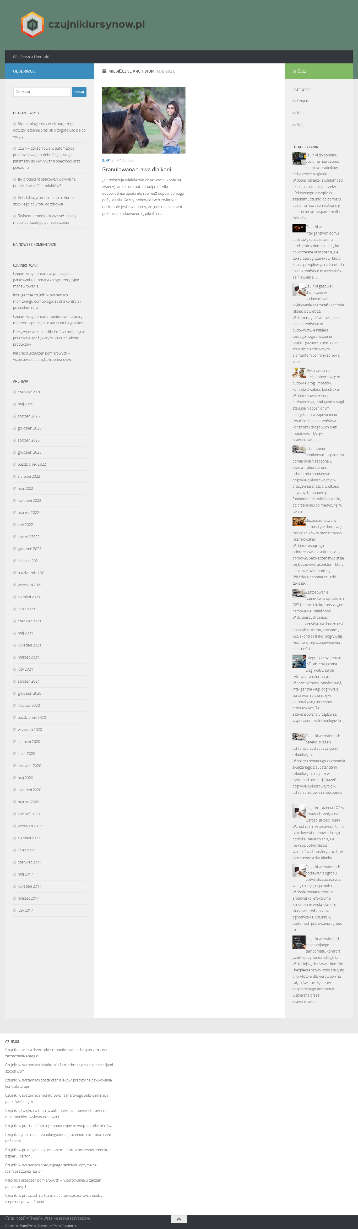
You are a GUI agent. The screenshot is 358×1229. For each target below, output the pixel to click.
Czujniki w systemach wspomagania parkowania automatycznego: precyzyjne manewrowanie (46, 280)
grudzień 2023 (29, 452)
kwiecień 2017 (29, 886)
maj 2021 (25, 633)
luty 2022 (25, 524)
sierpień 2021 (29, 597)
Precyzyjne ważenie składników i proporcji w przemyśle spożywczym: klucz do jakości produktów (49, 338)
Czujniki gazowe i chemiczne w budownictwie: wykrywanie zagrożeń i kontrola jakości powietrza (318, 299)
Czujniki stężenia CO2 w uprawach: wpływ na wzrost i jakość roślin (325, 814)
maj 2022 (25, 488)
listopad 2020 (29, 705)
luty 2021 (25, 669)
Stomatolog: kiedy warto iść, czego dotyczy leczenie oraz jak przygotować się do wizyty (49, 130)
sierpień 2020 (29, 741)
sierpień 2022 (29, 476)
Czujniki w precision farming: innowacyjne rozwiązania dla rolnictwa (59, 1125)
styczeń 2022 (29, 536)
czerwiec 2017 (29, 862)
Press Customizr (64, 1226)
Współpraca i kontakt (31, 56)
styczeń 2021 (29, 681)
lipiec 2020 (26, 753)
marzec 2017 (28, 898)
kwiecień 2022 (29, 500)
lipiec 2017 (26, 850)
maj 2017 (25, 874)
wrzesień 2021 (30, 585)
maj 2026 (25, 404)
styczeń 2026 (29, 416)
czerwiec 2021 (29, 621)
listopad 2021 (29, 560)
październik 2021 (32, 572)
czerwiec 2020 (29, 765)
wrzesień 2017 (30, 826)
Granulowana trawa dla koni (136, 169)
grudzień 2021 (29, 548)
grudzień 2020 (29, 693)
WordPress (28, 1226)
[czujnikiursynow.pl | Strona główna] (80, 25)
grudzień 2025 (29, 428)
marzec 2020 (28, 802)
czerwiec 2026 (29, 392)
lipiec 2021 (26, 609)
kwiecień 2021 (29, 645)
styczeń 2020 (29, 814)
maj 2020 (25, 777)
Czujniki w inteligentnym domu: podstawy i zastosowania (316, 233)
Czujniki (303, 100)
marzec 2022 (28, 512)
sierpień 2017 (29, 838)
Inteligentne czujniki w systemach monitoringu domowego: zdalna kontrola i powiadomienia (47, 301)
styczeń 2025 (29, 440)
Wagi (301, 124)
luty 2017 (25, 910)
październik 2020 (32, 717)
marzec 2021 (28, 657)
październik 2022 (32, 464)
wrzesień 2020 (30, 729)
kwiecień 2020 (29, 789)
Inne (106, 161)
